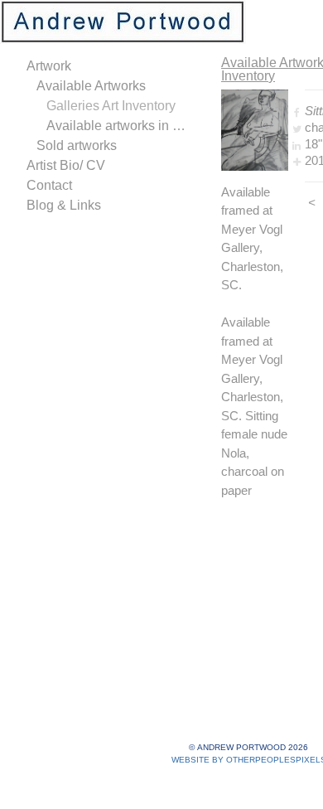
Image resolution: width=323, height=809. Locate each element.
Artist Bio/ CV (66, 165)
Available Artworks (91, 86)
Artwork (49, 66)
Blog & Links (64, 205)
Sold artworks (76, 145)
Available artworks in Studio (119, 126)
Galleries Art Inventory (111, 106)
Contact (49, 185)
